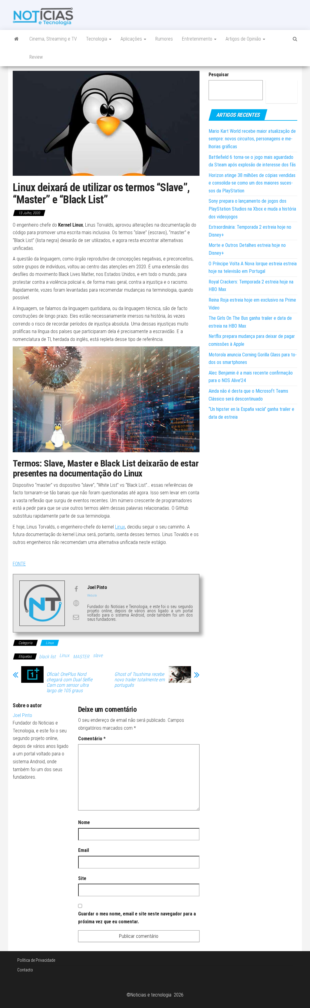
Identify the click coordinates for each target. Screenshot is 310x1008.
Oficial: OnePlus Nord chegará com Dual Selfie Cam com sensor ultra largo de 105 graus (69, 682)
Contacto (25, 969)
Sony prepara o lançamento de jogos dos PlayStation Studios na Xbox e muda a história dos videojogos (252, 208)
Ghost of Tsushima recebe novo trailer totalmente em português (139, 680)
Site (82, 878)
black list (47, 656)
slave (98, 655)
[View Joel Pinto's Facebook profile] (76, 589)
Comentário (92, 738)
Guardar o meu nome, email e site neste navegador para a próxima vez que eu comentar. (137, 918)
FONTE (19, 564)
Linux (120, 527)
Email (83, 850)
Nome (84, 822)
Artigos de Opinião (244, 39)
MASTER (81, 656)
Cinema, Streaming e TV (53, 39)
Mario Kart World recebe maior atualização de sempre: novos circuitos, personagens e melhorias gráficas (252, 138)
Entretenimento (197, 39)
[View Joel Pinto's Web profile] (76, 603)
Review (36, 57)
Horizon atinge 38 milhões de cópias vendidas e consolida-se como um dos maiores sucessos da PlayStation (252, 183)
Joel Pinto (22, 715)
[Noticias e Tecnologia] (16, 39)
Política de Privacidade (36, 960)
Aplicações (131, 39)
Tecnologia (97, 39)
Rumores (164, 39)
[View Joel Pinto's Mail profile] (76, 617)
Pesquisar (219, 74)
